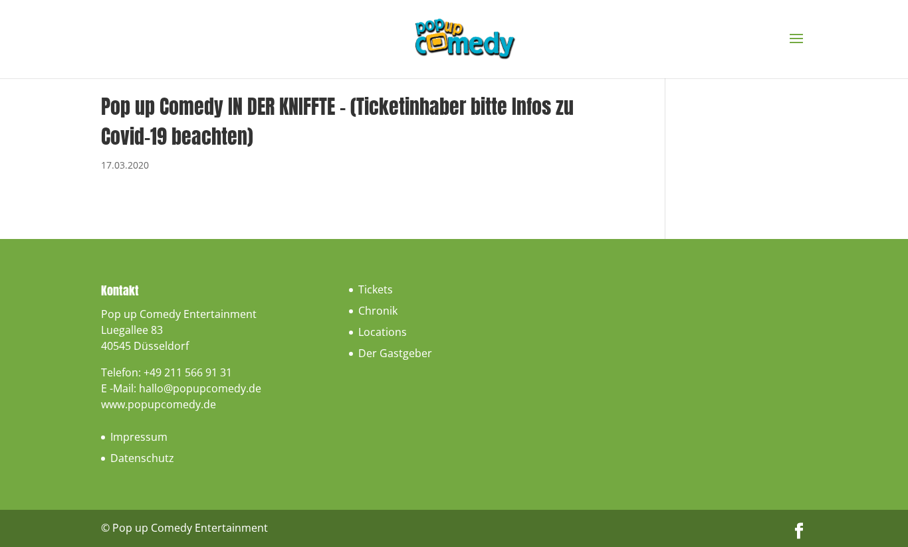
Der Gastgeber (395, 353)
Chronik (377, 310)
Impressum (139, 437)
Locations (382, 332)
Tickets (375, 289)
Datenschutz (142, 458)
